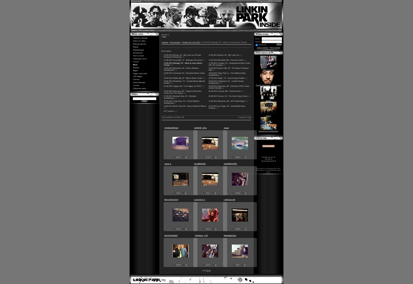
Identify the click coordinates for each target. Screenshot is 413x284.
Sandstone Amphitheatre (268, 131)
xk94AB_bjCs (200, 128)
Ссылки (136, 85)
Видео (135, 70)
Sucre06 (182, 146)
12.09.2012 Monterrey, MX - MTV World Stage (227, 101)
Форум (135, 47)
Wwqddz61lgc (230, 236)
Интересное (138, 53)
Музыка (136, 68)
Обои (268, 101)
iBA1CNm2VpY (171, 200)
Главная (134, 30)
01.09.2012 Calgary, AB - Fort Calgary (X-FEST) (182, 86)
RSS (280, 30)
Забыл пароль (262, 48)
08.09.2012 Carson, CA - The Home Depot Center (228, 96)
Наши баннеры (139, 82)
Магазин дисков (139, 44)
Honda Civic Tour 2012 (191, 42)
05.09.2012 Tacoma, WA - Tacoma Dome (225, 91)
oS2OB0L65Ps (230, 164)
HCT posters (169, 111)
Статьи (136, 62)
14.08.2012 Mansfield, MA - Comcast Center (226, 60)
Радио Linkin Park (140, 74)
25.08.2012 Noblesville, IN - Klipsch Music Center (183, 78)
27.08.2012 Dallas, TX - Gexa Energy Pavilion (226, 78)
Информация (138, 50)
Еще (164, 37)
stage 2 (167, 164)
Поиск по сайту (139, 41)
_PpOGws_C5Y (201, 236)
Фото (135, 65)
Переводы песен (140, 59)
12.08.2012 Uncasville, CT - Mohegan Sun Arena (183, 60)
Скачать (136, 79)
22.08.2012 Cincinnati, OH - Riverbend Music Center (184, 73)
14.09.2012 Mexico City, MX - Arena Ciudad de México (185, 106)
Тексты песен (138, 56)
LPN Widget (137, 76)
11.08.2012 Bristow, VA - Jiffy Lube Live (224, 55)
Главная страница (140, 38)
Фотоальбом (175, 42)
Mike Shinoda (268, 70)
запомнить (262, 45)
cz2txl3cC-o (199, 200)
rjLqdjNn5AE (200, 164)
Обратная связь (139, 88)
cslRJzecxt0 (229, 200)
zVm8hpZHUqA (171, 128)
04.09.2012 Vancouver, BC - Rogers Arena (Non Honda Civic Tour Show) (182, 92)
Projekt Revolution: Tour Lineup (268, 85)
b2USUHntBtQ (171, 236)
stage (226, 128)
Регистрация (144, 30)
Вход (152, 30)
